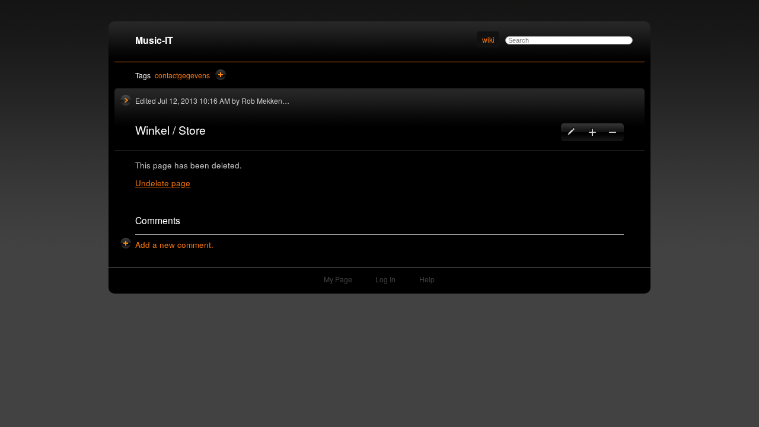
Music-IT (154, 40)
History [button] (125, 100)
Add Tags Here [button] (220, 74)
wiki (488, 39)
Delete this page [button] (612, 132)
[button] (174, 244)
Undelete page (162, 183)
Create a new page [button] (592, 132)
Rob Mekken (261, 100)
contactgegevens (182, 75)
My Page (338, 279)
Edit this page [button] (572, 132)
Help (427, 279)
